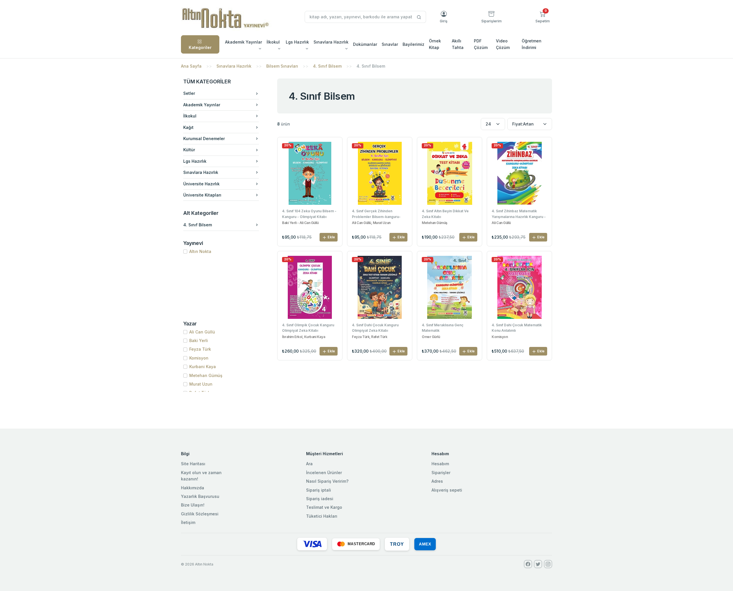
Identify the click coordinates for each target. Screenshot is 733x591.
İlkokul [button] (273, 42)
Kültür (189, 149)
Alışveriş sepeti (446, 490)
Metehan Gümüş (205, 375)
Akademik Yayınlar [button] (243, 42)
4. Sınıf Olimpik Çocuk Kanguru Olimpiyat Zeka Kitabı (308, 328)
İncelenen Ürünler (324, 472)
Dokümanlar (365, 44)
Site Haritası (193, 463)
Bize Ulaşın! (192, 504)
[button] (542, 17)
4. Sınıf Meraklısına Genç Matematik (442, 328)
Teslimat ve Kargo (324, 507)
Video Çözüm (503, 44)
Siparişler (440, 472)
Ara (309, 463)
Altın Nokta (200, 251)
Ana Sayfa (191, 66)
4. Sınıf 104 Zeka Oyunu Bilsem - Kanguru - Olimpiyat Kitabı (309, 214)
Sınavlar (390, 44)
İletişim (188, 522)
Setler (189, 93)
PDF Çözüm (481, 44)
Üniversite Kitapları (202, 195)
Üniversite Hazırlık (201, 183)
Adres (437, 481)
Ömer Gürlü (431, 337)
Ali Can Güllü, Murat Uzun (371, 223)
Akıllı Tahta (458, 44)
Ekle (331, 237)
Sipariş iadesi (319, 498)
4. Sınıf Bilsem (327, 66)
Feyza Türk (200, 349)
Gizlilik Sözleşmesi (199, 513)
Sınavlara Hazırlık (233, 66)
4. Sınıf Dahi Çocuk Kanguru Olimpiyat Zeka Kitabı (375, 328)
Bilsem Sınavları (282, 66)
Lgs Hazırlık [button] (297, 42)
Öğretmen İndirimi (531, 44)
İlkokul (189, 115)
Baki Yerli (198, 340)
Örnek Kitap (435, 44)
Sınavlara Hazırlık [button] (331, 42)
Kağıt (188, 127)
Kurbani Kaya (202, 366)
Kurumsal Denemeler (204, 138)
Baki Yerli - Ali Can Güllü (300, 223)
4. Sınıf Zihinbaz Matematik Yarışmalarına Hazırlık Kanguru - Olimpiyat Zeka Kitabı (519, 214)
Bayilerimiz (413, 44)
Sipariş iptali (318, 490)
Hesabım (440, 463)
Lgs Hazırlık (194, 161)
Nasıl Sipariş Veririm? (327, 481)
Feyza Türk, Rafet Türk (369, 337)
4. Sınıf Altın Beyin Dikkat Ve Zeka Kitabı (445, 214)
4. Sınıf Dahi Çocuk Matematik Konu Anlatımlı (517, 328)
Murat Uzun (200, 384)
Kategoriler (200, 47)
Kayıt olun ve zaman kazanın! (201, 475)
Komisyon (198, 358)
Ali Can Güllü (202, 331)
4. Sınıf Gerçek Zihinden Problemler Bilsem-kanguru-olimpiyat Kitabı (376, 214)
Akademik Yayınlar (201, 104)
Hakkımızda (192, 487)
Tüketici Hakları (321, 516)
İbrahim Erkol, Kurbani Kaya (303, 337)
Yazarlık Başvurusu (200, 496)
